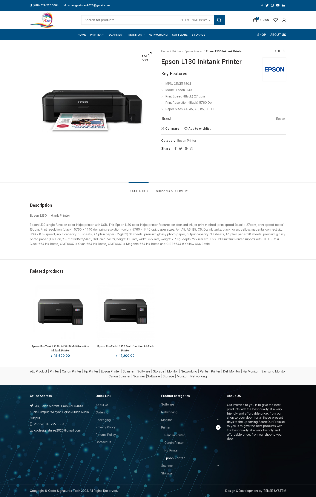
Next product (284, 51)
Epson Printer (193, 51)
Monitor (172, 371)
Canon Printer (71, 371)
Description (139, 191)
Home (165, 51)
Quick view (87, 298)
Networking (189, 371)
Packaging (103, 420)
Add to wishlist (200, 128)
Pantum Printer (210, 371)
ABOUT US (278, 34)
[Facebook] (262, 5)
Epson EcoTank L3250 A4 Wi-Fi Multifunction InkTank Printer (60, 348)
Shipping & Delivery (172, 191)
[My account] (284, 20)
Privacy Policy (106, 427)
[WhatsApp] (191, 148)
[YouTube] (278, 5)
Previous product (275, 51)
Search (219, 20)
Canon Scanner (119, 376)
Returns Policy (106, 434)
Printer (176, 51)
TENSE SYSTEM (274, 490)
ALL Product (38, 371)
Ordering (102, 412)
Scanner (129, 371)
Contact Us (103, 442)
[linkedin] (283, 5)
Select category (194, 20)
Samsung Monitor (273, 371)
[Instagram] (272, 5)
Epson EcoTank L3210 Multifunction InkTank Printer (125, 348)
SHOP (261, 34)
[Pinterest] (186, 148)
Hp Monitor (251, 371)
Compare (172, 128)
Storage (158, 371)
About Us (102, 405)
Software (143, 371)
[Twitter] (267, 5)
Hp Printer (91, 371)
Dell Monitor (231, 371)
